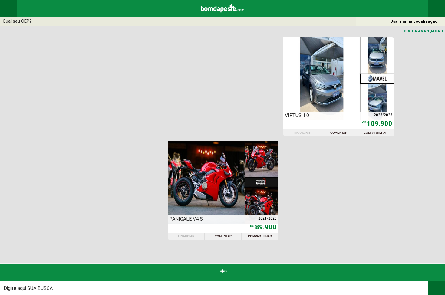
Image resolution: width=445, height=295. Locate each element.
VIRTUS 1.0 (297, 115)
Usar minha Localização (413, 21)
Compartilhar (375, 132)
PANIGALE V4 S (186, 219)
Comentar (338, 132)
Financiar (302, 132)
